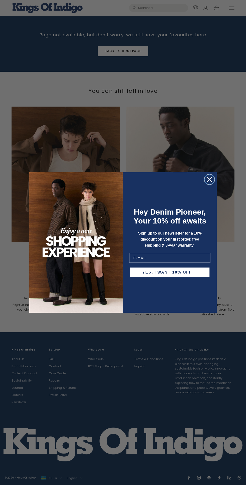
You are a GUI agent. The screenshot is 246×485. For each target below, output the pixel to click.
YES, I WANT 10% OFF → (170, 272)
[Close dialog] (209, 179)
